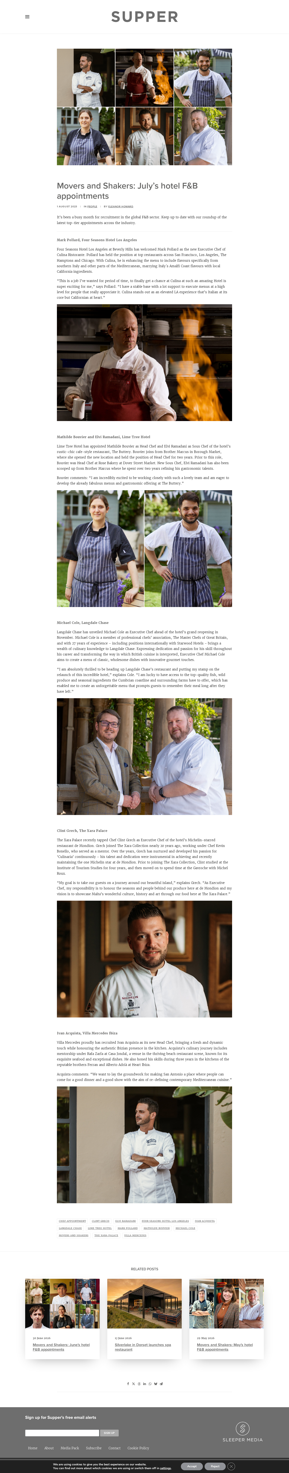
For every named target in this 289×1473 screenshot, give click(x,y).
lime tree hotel (100, 1228)
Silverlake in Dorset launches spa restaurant (143, 1347)
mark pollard (128, 1228)
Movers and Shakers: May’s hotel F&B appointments (225, 1347)
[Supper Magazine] (144, 17)
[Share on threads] (139, 1383)
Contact (115, 1448)
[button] (27, 16)
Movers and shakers (73, 1235)
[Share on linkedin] (144, 1383)
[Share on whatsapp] (150, 1383)
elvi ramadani (125, 1221)
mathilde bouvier (157, 1228)
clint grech (100, 1221)
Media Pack (70, 1448)
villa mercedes (135, 1235)
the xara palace (106, 1235)
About (49, 1448)
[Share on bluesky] (155, 1383)
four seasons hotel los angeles (165, 1221)
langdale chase (70, 1228)
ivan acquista (205, 1221)
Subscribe (94, 1448)
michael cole (185, 1228)
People (92, 206)
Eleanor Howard (120, 206)
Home (32, 1448)
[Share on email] (161, 1383)
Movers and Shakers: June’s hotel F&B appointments (61, 1347)
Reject (215, 1466)
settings (165, 1468)
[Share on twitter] (133, 1383)
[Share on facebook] (128, 1383)
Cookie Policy (138, 1448)
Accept (192, 1466)
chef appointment (72, 1221)
